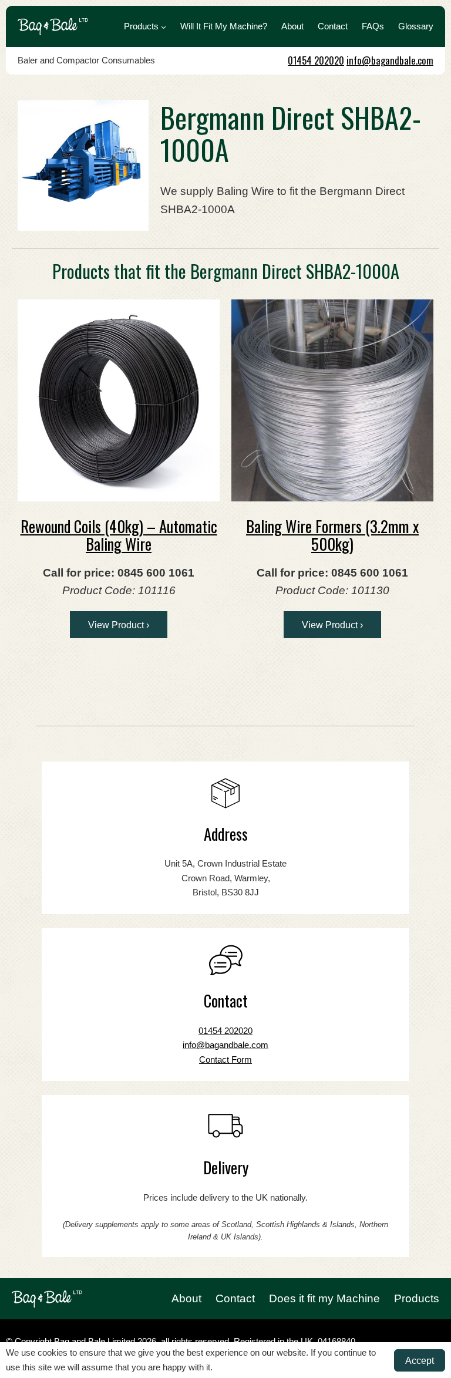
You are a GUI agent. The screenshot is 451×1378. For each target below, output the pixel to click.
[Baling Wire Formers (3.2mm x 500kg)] (332, 400)
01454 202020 (316, 60)
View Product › (118, 624)
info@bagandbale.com (389, 60)
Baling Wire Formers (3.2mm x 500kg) (332, 535)
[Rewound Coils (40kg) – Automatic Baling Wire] (119, 400)
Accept (419, 1360)
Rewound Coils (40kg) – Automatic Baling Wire (119, 535)
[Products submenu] (163, 26)
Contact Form (225, 1059)
